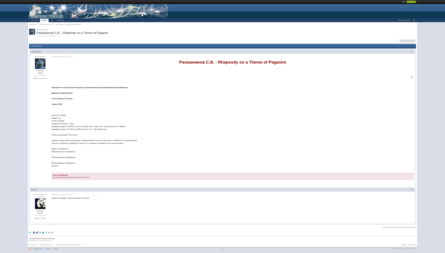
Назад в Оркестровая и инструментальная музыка (399, 227)
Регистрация (411, 2)
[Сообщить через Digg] (34, 232)
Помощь (55, 249)
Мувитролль (32, 244)
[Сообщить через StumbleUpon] (43, 232)
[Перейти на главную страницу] (98, 11)
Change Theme (37, 249)
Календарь (61, 20)
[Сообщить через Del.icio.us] (37, 232)
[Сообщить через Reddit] (40, 232)
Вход (403, 2)
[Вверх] (222, 249)
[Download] (52, 232)
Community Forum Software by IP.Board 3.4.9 (403, 248)
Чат (52, 20)
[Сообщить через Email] (46, 232)
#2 (411, 189)
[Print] (49, 232)
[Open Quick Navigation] (414, 20)
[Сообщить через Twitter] (30, 232)
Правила (404, 244)
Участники (34, 20)
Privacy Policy (412, 244)
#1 (411, 52)
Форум (44, 20)
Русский (47, 249)
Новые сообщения (403, 20)
